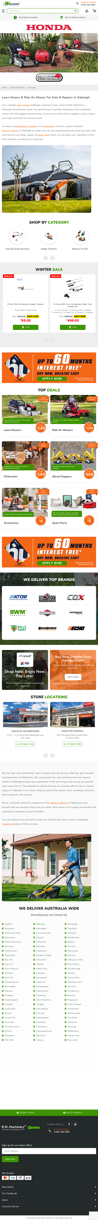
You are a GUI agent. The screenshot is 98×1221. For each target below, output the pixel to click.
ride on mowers (10, 130)
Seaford (8, 924)
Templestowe (11, 982)
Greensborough (44, 1031)
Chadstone (41, 950)
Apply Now (73, 677)
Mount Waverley (13, 942)
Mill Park (9, 1040)
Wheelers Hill (75, 982)
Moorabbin (41, 928)
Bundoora (9, 1035)
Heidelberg (73, 1031)
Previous (46, 258)
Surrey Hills (73, 977)
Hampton (40, 946)
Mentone (72, 933)
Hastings (72, 1026)
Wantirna (40, 982)
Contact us (7, 824)
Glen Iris (9, 964)
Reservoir (41, 1035)
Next (52, 258)
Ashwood (40, 942)
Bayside (71, 995)
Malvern (9, 991)
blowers (33, 126)
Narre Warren (12, 968)
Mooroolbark (42, 1017)
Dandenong (73, 937)
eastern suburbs (59, 802)
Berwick (71, 946)
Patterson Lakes (13, 933)
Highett (40, 964)
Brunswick (73, 1040)
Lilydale (40, 1004)
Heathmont (73, 1008)
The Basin (72, 1017)
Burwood (9, 946)
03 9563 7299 (27, 744)
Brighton (9, 995)
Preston (71, 973)
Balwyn (71, 942)
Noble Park (41, 968)
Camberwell (11, 950)
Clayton (40, 937)
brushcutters (20, 126)
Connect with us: (55, 1124)
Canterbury (41, 1026)
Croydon (9, 1004)
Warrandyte (42, 1008)
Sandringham (11, 999)
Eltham (8, 1031)
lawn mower (23, 105)
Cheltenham (42, 991)
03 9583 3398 (74, 744)
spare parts (44, 134)
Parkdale (40, 973)
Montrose (72, 1022)
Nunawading (42, 986)
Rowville (9, 977)
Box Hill (9, 959)
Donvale (40, 1013)
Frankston (41, 995)
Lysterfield (10, 1008)
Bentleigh (72, 924)
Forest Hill (10, 1017)
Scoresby (9, 1022)
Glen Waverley (43, 999)
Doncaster (41, 959)
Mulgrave (9, 928)
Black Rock (10, 955)
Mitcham (9, 973)
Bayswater (73, 950)
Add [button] (27, 327)
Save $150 (32, 316)
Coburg (39, 1040)
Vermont (72, 986)
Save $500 (79, 316)
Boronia (71, 955)
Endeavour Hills (75, 959)
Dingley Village (44, 955)
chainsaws (48, 126)
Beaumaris (10, 937)
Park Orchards (74, 1004)
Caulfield (72, 928)
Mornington (10, 986)
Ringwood (72, 999)
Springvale (41, 977)
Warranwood (74, 1013)
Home (4, 88)
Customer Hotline (88, 2)
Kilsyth (8, 1013)
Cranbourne (73, 991)
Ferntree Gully (12, 1026)
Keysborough (74, 968)
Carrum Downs (43, 933)
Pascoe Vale (73, 1035)
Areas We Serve (18, 88)
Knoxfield (41, 1022)
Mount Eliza (73, 964)
